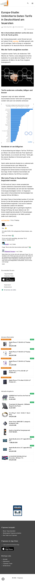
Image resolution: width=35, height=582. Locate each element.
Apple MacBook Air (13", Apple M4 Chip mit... (20, 448)
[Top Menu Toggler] (32, 3)
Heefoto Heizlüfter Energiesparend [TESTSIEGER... (19, 431)
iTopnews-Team (9, 276)
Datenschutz (8, 287)
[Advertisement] (17, 313)
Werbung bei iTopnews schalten (12, 533)
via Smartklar (5, 220)
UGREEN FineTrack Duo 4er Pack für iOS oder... (19, 396)
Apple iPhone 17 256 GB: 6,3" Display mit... (19, 343)
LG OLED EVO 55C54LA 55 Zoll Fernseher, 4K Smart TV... (18, 457)
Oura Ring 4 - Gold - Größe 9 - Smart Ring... (19, 413)
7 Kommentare (30, 29)
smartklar (16, 41)
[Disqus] (17, 243)
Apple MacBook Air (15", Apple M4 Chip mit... (20, 439)
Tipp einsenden (8, 273)
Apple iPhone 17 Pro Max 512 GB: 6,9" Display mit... (20, 381)
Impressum (7, 285)
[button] (3, 579)
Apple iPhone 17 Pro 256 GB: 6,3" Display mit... (18, 371)
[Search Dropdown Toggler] (28, 3)
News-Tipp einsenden (9, 531)
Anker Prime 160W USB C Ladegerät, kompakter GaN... (19, 422)
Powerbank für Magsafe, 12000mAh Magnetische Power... (19, 405)
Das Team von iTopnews (10, 535)
